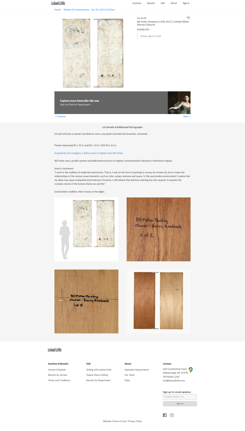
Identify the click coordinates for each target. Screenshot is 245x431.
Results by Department (98, 380)
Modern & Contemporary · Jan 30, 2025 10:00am (89, 9)
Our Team (130, 374)
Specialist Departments (137, 369)
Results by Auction (57, 374)
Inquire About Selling (97, 374)
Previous (60, 116)
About (174, 3)
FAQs (127, 380)
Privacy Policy (135, 421)
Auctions (136, 3)
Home (57, 9)
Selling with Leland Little (98, 369)
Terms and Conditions (59, 380)
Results (151, 3)
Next (187, 116)
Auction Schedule (57, 369)
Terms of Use (119, 421)
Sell (163, 3)
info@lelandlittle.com (174, 380)
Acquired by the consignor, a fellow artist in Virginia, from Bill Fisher (88, 153)
